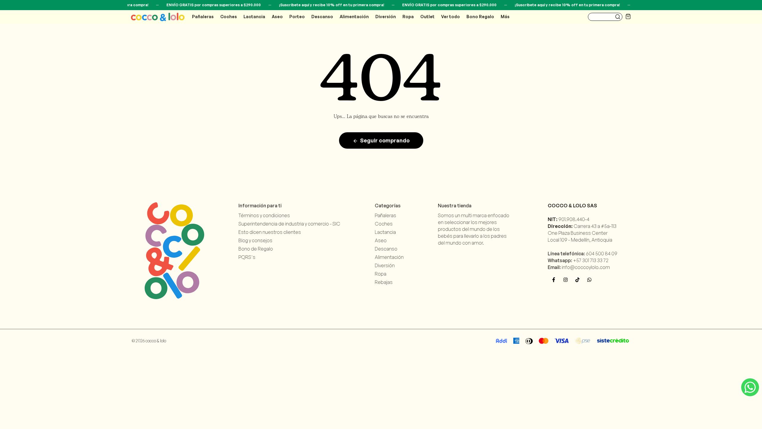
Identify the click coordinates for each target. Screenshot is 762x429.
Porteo (297, 16)
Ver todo (450, 16)
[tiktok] (577, 280)
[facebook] (554, 280)
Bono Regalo (480, 16)
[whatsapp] (589, 280)
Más (505, 16)
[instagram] (566, 280)
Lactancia (254, 16)
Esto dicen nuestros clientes (269, 232)
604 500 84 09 (601, 254)
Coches (228, 16)
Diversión (385, 16)
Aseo (277, 16)
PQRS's (246, 257)
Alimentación (354, 16)
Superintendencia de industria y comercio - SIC (289, 224)
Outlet (427, 16)
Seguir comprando (385, 140)
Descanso (322, 16)
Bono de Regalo (255, 249)
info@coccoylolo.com (586, 267)
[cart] (628, 16)
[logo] (158, 16)
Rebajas (384, 282)
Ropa (408, 16)
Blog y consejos (255, 240)
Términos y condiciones (264, 215)
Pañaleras (203, 16)
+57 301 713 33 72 (590, 260)
